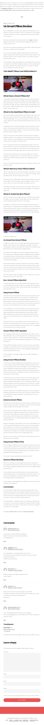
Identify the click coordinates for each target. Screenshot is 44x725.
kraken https (11, 568)
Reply (4, 541)
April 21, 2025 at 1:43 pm (14, 608)
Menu (22, 17)
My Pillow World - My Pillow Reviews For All (22, 14)
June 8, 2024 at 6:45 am (13, 530)
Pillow (31, 40)
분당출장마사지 (11, 547)
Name (5, 674)
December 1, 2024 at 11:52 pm (15, 570)
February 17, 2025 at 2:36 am (15, 587)
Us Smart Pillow (12, 511)
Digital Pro (17, 718)
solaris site (10, 586)
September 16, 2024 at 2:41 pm (15, 549)
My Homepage (6, 627)
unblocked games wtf (13, 607)
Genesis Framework (25, 718)
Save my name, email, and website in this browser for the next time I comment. (21, 695)
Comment (6, 651)
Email (5, 681)
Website (5, 688)
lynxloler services (12, 528)
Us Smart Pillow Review (28, 511)
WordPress (31, 718)
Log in (35, 718)
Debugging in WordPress (7, 8)
